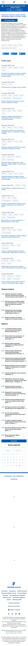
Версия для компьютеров (14, 606)
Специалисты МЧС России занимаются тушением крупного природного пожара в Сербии (13, 131)
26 (10, 466)
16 (22, 460)
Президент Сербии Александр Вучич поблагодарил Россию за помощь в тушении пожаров (11, 118)
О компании (4, 591)
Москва (3, 217)
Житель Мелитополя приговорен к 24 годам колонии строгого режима (14, 337)
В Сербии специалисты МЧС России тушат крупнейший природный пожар (13, 147)
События (9, 599)
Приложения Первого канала (8, 593)
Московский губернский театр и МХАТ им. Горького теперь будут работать (16, 429)
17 (5, 463)
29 (10, 454)
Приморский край (11, 217)
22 (19, 463)
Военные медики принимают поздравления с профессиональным (14, 345)
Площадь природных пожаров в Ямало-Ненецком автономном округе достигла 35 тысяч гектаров (13, 178)
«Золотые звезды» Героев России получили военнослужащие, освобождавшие (13, 352)
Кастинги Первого (22, 593)
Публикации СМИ (16, 599)
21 (16, 463)
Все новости (14, 441)
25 (8, 466)
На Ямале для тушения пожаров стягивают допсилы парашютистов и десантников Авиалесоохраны (13, 74)
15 (19, 460)
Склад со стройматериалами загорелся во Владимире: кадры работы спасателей (13, 251)
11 (8, 460)
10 (5, 460)
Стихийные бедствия (6, 98)
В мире (3, 110)
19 (10, 463)
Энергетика (15, 200)
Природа (10, 45)
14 (16, 460)
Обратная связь (7, 597)
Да (10, 9)
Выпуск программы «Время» (12, 435)
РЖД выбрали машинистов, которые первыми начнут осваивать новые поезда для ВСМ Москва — (15, 380)
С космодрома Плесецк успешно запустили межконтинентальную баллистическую (13, 330)
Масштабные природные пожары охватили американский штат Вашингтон (13, 236)
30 (13, 454)
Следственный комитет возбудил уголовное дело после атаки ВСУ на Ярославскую (13, 311)
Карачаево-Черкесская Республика (9, 48)
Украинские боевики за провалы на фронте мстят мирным (14, 318)
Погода (8, 110)
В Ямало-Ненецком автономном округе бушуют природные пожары (12, 101)
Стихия (15, 45)
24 (5, 466)
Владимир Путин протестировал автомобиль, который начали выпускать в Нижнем (15, 393)
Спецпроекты (12, 591)
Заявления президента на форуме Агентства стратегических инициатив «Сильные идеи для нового (14, 295)
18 (8, 463)
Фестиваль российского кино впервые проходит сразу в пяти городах (15, 407)
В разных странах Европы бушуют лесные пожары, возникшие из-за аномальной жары (13, 205)
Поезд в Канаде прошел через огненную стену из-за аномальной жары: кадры (13, 282)
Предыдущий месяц (4, 450)
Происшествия (10, 159)
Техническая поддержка (19, 597)
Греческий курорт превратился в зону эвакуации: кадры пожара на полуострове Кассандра (13, 164)
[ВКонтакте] (6, 54)
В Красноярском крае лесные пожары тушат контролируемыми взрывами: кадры (13, 267)
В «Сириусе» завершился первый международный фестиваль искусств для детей (15, 422)
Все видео (5, 595)
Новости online (10, 156)
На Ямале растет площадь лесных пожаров (13, 87)
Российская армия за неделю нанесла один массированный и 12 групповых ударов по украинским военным (14, 303)
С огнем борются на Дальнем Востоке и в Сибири (13, 188)
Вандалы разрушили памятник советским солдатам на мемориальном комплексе (15, 367)
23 (22, 463)
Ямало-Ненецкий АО (17, 98)
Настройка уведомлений (14, 602)
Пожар (20, 45)
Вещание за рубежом (15, 609)
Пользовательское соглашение (17, 595)
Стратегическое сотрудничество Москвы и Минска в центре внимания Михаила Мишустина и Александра (15, 359)
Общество (4, 45)
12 (10, 460)
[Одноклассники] (14, 54)
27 (5, 454)
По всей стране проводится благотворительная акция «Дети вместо (15, 414)
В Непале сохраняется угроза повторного (15, 373)
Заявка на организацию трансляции (14, 633)
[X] (22, 54)
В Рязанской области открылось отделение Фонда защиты (13, 387)
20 (13, 463)
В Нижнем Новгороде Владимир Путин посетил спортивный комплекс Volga (15, 401)
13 (13, 460)
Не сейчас (19, 9)
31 (16, 454)
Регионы (21, 67)
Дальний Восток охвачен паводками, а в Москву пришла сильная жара (13, 221)
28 (8, 454)
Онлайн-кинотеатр (22, 591)
